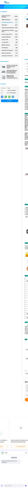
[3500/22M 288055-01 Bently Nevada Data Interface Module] (3, 71)
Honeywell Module (9, 37)
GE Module (9, 25)
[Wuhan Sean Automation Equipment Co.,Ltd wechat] (9, 97)
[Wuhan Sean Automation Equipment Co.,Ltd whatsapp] (6, 97)
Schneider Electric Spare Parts (9, 31)
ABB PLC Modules (9, 19)
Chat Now (9, 100)
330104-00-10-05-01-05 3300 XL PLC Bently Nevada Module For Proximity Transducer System (11, 442)
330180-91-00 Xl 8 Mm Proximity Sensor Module (12, 66)
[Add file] (2, 485)
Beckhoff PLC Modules (9, 50)
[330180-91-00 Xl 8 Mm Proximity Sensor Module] (3, 66)
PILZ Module (9, 47)
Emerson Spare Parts (9, 34)
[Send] (26, 485)
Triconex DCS (9, 42)
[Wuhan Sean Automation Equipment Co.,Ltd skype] (13, 97)
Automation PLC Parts (9, 55)
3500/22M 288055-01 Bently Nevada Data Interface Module (12, 71)
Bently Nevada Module (9, 22)
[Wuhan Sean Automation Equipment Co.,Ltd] (6, 2)
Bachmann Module (9, 53)
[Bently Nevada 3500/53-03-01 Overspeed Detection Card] (3, 77)
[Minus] (26, 453)
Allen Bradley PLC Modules (9, 16)
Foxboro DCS (9, 39)
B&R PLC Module (9, 45)
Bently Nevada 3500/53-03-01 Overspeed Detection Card (12, 77)
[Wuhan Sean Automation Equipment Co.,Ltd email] (2, 97)
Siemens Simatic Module (9, 27)
